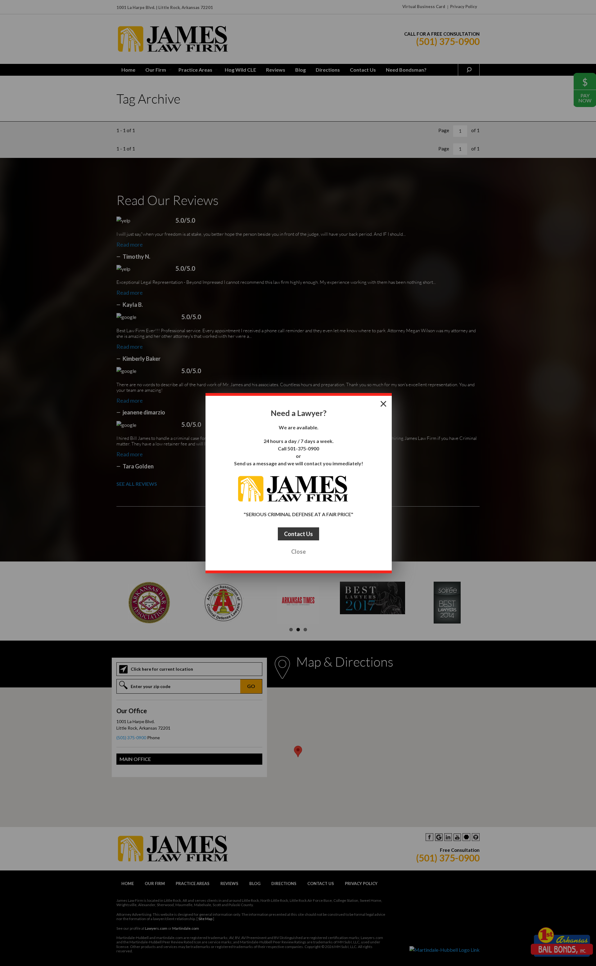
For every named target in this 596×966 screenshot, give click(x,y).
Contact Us (298, 533)
